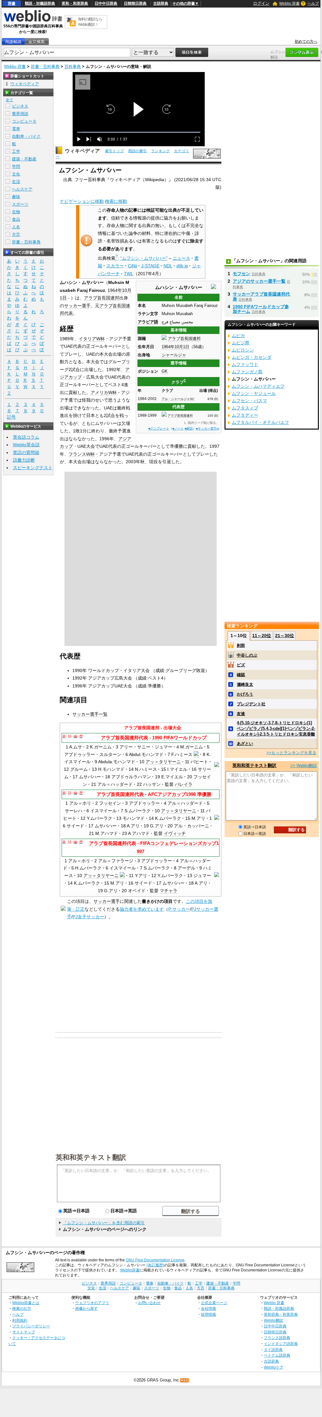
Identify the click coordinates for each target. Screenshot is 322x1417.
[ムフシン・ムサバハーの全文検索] (36, 41)
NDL (168, 265)
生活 (16, 181)
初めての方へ (306, 41)
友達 (241, 713)
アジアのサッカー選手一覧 (259, 281)
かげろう (245, 694)
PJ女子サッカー (88, 916)
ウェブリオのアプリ (92, 1303)
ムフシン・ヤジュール (254, 393)
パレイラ (183, 784)
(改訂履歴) (155, 1265)
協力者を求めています (142, 909)
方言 (16, 234)
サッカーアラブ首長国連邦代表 (261, 297)
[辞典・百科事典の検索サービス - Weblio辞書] (33, 20)
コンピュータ (24, 121)
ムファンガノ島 (247, 371)
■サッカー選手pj (207, 428)
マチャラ (168, 890)
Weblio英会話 (26, 444)
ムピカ (238, 335)
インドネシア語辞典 (281, 1344)
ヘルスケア (22, 189)
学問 (16, 166)
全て (9, 100)
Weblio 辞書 (289, 3)
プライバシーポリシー (31, 1326)
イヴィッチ (175, 833)
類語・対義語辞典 (40, 3)
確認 (241, 674)
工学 (16, 151)
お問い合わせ (149, 1303)
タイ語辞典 (273, 1350)
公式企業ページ (214, 1303)
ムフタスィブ (245, 407)
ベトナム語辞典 (277, 1355)
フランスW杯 (82, 454)
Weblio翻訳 (273, 1320)
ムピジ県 (240, 342)
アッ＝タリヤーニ (163, 761)
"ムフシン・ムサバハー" (144, 258)
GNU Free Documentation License (155, 1260)
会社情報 (208, 1308)
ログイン (261, 3)
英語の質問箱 (26, 452)
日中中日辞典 (106, 3)
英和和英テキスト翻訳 (91, 1157)
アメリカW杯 (104, 392)
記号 (11, 417)
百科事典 (72, 66)
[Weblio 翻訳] (71, 22)
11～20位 (261, 635)
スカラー (115, 265)
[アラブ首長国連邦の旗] (164, 338)
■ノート (178, 428)
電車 (16, 128)
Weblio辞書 (130, 1270)
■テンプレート (158, 428)
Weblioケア (273, 1367)
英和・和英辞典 (75, 3)
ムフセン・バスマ (249, 400)
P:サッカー (179, 909)
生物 (16, 211)
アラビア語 (148, 322)
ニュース (181, 258)
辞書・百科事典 (45, 66)
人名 (16, 227)
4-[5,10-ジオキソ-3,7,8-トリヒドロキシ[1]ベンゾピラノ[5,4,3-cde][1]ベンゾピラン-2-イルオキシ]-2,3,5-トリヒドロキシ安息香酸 (276, 728)
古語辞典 (160, 3)
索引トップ (114, 151)
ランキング (160, 151)
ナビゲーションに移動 (82, 201)
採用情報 (208, 1314)
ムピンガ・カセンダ (251, 357)
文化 (16, 174)
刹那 (241, 645)
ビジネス (20, 106)
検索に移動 (116, 201)
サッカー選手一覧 (90, 714)
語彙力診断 (24, 460)
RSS (184, 1380)
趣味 (16, 196)
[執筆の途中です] (63, 909)
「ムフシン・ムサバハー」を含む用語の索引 (104, 1222)
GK (165, 371)
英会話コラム (26, 437)
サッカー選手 (77, 305)
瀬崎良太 (245, 684)
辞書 (11, 3)
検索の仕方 (21, 1308)
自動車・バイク (26, 136)
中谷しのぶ (247, 655)
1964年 (168, 346)
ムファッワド (245, 364)
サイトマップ (23, 1332)
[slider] (138, 132)
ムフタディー (245, 415)
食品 (16, 219)
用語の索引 (137, 151)
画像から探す (86, 1308)
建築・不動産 (24, 159)
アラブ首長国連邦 (184, 338)
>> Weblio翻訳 (303, 765)
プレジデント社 (251, 704)
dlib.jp (182, 265)
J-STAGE (150, 265)
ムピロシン (243, 350)
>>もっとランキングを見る (291, 752)
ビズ (241, 665)
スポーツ (20, 204)
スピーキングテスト (33, 467)
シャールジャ (174, 355)
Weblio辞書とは (25, 1303)
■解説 (189, 428)
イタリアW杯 (92, 338)
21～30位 (284, 635)
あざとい (245, 743)
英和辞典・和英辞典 (281, 1314)
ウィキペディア (82, 150)
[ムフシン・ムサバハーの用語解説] (13, 41)
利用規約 (19, 1320)
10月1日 (182, 346)
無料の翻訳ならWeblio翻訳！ (90, 22)
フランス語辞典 (277, 1338)
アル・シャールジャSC (178, 399)
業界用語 (20, 113)
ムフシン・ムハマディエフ (258, 386)
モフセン (241, 273)
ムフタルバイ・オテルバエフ (260, 422)
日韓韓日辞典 (135, 3)
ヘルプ (313, 3)
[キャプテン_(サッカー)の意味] (196, 754)
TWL (128, 273)
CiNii (132, 265)
